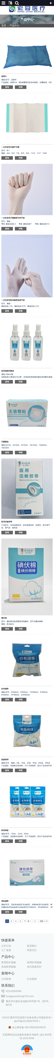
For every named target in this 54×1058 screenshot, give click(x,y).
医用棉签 (5, 830)
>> (35, 921)
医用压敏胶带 (6, 522)
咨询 (7, 87)
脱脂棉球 (5, 759)
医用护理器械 (34, 962)
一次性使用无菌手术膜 (10, 147)
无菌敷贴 (5, 442)
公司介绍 (6, 945)
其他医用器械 (8, 966)
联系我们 (32, 945)
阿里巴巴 (32, 950)
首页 (3, 25)
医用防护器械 (8, 962)
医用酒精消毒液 (7, 371)
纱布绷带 (5, 689)
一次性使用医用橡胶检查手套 (13, 300)
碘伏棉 (4, 618)
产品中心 (14, 25)
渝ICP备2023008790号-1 (27, 1021)
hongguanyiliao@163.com (20, 996)
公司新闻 (6, 979)
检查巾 (4, 76)
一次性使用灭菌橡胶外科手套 (13, 218)
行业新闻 (32, 979)
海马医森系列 (34, 966)
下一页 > (27, 921)
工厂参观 (6, 950)
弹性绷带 (5, 901)
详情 (21, 87)
